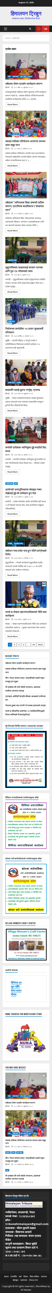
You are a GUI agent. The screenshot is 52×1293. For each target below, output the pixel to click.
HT (8, 87)
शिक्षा (22, 195)
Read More (13, 105)
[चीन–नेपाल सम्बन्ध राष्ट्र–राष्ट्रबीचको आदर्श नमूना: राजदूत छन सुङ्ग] (26, 1152)
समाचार (26, 195)
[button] (5, 29)
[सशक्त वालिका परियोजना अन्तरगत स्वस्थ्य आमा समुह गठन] (26, 1123)
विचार (13, 1152)
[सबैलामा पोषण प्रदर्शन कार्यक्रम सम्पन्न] (26, 1086)
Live (45, 28)
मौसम (13, 994)
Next (40, 644)
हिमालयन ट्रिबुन (26, 13)
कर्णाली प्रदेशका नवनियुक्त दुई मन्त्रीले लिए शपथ (26, 430)
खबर (9, 76)
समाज (29, 134)
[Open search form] (30, 28)
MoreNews (41, 1286)
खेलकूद (15, 1280)
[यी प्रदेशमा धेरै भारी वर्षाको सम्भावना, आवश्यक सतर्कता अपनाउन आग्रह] (26, 1170)
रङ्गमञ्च (23, 1280)
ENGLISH (33, 1280)
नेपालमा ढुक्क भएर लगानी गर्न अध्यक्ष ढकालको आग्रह (25, 705)
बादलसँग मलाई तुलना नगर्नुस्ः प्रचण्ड (26, 372)
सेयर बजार (16, 990)
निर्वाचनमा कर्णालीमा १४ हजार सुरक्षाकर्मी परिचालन (26, 311)
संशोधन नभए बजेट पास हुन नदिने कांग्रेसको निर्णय (26, 533)
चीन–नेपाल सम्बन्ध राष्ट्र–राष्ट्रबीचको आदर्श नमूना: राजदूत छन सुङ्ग (25, 1159)
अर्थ (20, 1276)
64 (34, 644)
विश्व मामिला (20, 1152)
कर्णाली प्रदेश (11, 321)
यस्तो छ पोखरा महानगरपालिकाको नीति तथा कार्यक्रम (26, 594)
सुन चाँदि (15, 986)
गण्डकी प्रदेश (11, 605)
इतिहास (8, 1152)
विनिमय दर (16, 982)
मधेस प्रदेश (23, 76)
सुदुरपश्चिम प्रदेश (12, 260)
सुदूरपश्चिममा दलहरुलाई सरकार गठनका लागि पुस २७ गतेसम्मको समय (26, 250)
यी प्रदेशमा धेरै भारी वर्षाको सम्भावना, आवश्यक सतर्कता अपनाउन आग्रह (22, 1177)
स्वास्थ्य (30, 76)
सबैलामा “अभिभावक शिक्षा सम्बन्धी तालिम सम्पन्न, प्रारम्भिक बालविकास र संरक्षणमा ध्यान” (26, 185)
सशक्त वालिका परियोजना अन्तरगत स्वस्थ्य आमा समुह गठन (26, 124)
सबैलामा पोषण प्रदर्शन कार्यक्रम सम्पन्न (26, 66)
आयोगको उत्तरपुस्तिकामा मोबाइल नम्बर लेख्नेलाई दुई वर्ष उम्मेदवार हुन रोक (23, 491)
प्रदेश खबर (15, 76)
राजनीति (19, 383)
